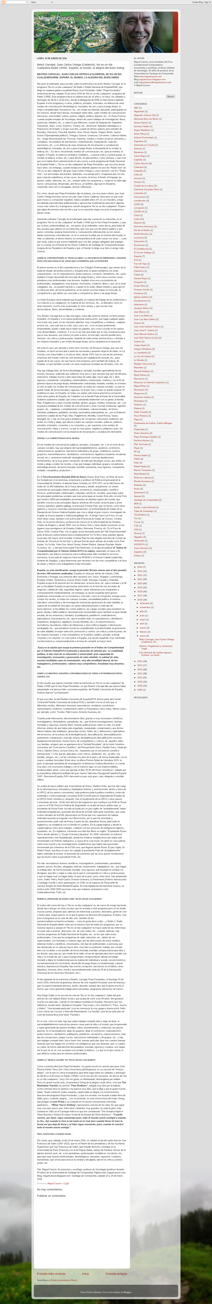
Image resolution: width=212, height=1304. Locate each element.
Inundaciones (140, 301)
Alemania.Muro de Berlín (146, 119)
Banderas (138, 152)
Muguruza (139, 393)
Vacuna (137, 533)
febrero (144, 632)
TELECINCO (140, 515)
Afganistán (139, 111)
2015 (140, 661)
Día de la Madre (142, 230)
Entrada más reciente (51, 1273)
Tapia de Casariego (143, 511)
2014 (140, 665)
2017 (140, 595)
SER (136, 504)
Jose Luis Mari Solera (144, 319)
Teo (136, 518)
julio (142, 611)
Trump (137, 522)
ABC (136, 108)
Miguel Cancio (56, 18)
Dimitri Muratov (141, 234)
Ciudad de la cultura (144, 186)
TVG (136, 526)
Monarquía (139, 390)
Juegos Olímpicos (142, 349)
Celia (136, 174)
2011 (140, 677)
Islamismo (139, 304)
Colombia (138, 193)
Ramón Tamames (142, 470)
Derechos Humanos (143, 226)
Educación (139, 241)
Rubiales (138, 485)
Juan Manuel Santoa (144, 334)
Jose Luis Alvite (141, 315)
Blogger (127, 1292)
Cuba (136, 219)
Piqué (137, 448)
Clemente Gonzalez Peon (146, 189)
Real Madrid (140, 474)
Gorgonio (138, 282)
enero (143, 636)
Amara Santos (141, 123)
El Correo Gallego (142, 252)
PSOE (137, 459)
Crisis (136, 215)
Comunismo (140, 197)
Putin (136, 463)
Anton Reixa (140, 134)
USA (136, 529)
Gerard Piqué (140, 278)
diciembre (145, 603)
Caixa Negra (140, 156)
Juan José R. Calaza (144, 330)
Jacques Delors (141, 308)
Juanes (137, 341)
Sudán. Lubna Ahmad (144, 507)
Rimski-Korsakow (142, 481)
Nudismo (138, 404)
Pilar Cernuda (140, 444)
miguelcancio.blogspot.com (152, 79)
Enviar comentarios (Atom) (64, 1280)
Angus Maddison (142, 130)
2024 (140, 567)
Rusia (137, 489)
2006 (140, 690)
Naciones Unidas (142, 397)
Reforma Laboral (142, 477)
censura (138, 178)
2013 (140, 669)
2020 (140, 583)
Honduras (139, 293)
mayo (143, 619)
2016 (140, 600)
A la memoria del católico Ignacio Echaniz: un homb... (155, 653)
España (137, 256)
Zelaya (137, 555)
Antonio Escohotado (144, 137)
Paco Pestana (141, 416)
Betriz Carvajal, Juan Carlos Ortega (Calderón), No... (156, 640)
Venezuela (139, 541)
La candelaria (140, 353)
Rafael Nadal (140, 466)
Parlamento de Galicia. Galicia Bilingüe (153, 423)
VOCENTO (139, 544)
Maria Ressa (140, 375)
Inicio (85, 1273)
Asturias (138, 148)
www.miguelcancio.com (150, 76)
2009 (140, 686)
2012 (140, 673)
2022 (140, 575)
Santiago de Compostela (146, 500)
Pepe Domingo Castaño (145, 437)
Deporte (138, 223)
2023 (140, 571)
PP (135, 452)
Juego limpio (140, 345)
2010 (140, 682)
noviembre (145, 607)
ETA (136, 260)
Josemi (137, 323)
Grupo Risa (139, 286)
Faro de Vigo (140, 264)
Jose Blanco (140, 312)
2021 (140, 579)
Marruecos (139, 379)
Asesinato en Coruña (144, 145)
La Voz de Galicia (142, 356)
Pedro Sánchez (141, 433)
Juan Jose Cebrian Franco (147, 326)
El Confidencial (141, 249)
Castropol (138, 167)
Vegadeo (138, 537)
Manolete (138, 367)
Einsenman (139, 245)
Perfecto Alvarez (142, 440)
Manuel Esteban (142, 371)
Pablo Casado (141, 412)
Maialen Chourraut (143, 364)
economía (139, 238)
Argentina (138, 141)
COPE (137, 204)
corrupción (139, 208)
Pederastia (139, 429)
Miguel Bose (140, 386)
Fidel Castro (140, 267)
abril (142, 623)
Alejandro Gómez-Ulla (145, 115)
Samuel (137, 496)
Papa (136, 419)
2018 (140, 591)
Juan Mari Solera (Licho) (146, 338)
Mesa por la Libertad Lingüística (149, 382)
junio (142, 615)
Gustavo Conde (141, 289)
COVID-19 (139, 211)
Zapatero (138, 552)
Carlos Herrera (141, 163)
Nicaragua (139, 401)
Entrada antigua (116, 1273)
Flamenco (139, 271)
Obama (137, 408)
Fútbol (137, 275)
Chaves (137, 182)
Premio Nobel (140, 455)
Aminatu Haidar (141, 126)
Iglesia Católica (141, 297)
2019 (140, 587)
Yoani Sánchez (141, 548)
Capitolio (138, 160)
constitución (140, 200)
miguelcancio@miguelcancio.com (155, 82)
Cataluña (138, 171)
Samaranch (139, 492)
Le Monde (139, 360)
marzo (143, 628)
